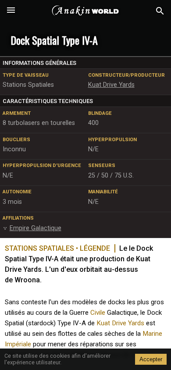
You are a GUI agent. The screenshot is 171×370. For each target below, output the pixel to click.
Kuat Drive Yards (120, 323)
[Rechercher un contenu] (160, 11)
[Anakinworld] (85, 11)
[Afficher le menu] (11, 11)
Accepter (150, 359)
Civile (97, 313)
